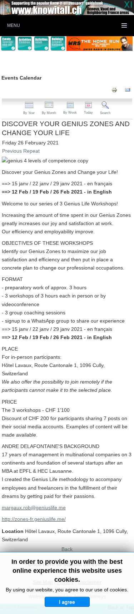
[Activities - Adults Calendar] (41, 43)
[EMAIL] (127, 89)
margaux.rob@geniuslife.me (34, 507)
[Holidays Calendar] (58, 43)
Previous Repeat (21, 151)
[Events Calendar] (8, 43)
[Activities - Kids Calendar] (24, 44)
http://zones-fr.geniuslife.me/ (34, 519)
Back (67, 549)
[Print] (114, 89)
